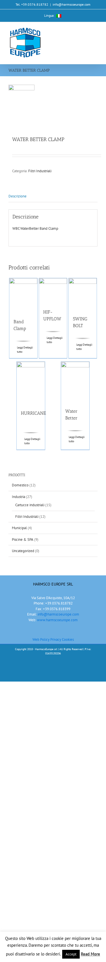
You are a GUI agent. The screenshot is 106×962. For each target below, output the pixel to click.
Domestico (20, 485)
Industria (18, 496)
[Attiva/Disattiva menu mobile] (95, 31)
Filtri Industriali (39, 171)
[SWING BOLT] (83, 294)
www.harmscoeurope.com (57, 620)
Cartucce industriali (29, 505)
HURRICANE (33, 413)
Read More (90, 954)
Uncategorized (23, 550)
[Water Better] (75, 382)
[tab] (53, 196)
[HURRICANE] (31, 383)
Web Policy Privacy (47, 639)
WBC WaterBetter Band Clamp (35, 228)
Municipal (19, 527)
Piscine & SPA (22, 539)
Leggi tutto (20, 350)
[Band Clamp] (23, 295)
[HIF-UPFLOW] (53, 290)
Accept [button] (71, 954)
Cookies (68, 639)
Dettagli (28, 347)
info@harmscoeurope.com (71, 4)
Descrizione (17, 196)
